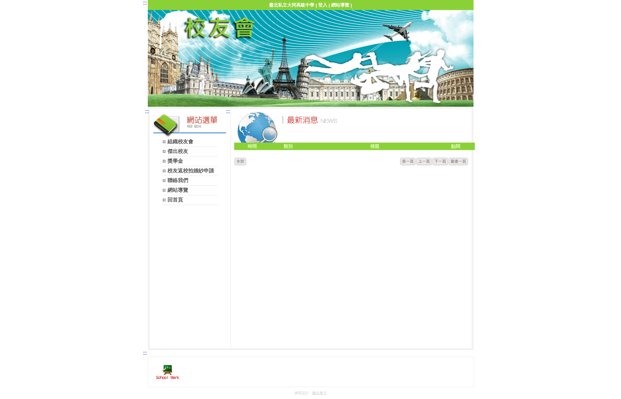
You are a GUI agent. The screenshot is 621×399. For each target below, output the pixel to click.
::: (145, 2)
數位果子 (319, 393)
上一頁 (424, 161)
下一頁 (440, 161)
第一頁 (408, 161)
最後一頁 (458, 161)
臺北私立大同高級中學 (291, 4)
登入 (322, 4)
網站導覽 (340, 4)
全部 (240, 161)
